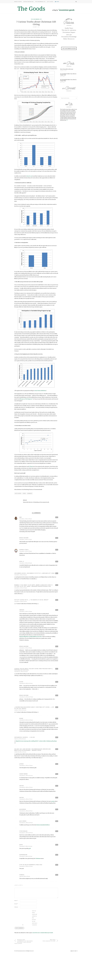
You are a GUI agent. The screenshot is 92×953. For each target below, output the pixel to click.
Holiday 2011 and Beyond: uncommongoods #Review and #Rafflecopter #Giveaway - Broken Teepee (32, 749)
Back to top (74, 950)
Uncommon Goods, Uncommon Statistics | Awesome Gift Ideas (34, 573)
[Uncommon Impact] (69, 32)
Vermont (29, 493)
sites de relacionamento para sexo (30, 864)
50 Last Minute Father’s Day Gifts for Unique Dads (68, 74)
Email (16, 903)
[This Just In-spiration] (69, 30)
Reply (57, 517)
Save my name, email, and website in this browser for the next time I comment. (34, 917)
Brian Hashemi (23, 537)
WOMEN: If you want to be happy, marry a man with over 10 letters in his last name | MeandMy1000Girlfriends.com (33, 585)
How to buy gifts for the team (66, 69)
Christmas (37, 858)
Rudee (21, 718)
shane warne (23, 774)
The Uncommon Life (40, 1)
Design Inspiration (28, 1)
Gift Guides (50, 1)
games (53, 801)
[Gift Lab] (69, 35)
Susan (21, 681)
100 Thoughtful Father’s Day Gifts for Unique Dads (68, 80)
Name (16, 900)
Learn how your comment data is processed (42, 932)
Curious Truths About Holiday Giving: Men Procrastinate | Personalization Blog (33, 669)
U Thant (31, 466)
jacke (21, 844)
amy (20, 517)
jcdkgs (21, 763)
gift (30, 848)
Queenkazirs (23, 854)
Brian (25, 500)
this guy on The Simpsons (26, 399)
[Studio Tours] (69, 28)
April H (21, 561)
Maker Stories (18, 1)
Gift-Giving (18, 493)
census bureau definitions (40, 390)
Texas (24, 493)
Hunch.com (29, 176)
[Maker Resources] (69, 39)
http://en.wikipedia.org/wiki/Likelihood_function (30, 636)
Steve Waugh (23, 831)
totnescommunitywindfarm (43, 824)
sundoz (21, 874)
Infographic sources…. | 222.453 (24, 737)
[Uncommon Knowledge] (69, 37)
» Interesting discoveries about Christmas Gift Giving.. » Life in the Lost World (34, 707)
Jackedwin (22, 809)
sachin (21, 785)
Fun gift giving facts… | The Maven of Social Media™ (31, 599)
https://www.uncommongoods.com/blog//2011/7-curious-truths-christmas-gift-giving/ (36, 741)
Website (16, 907)
